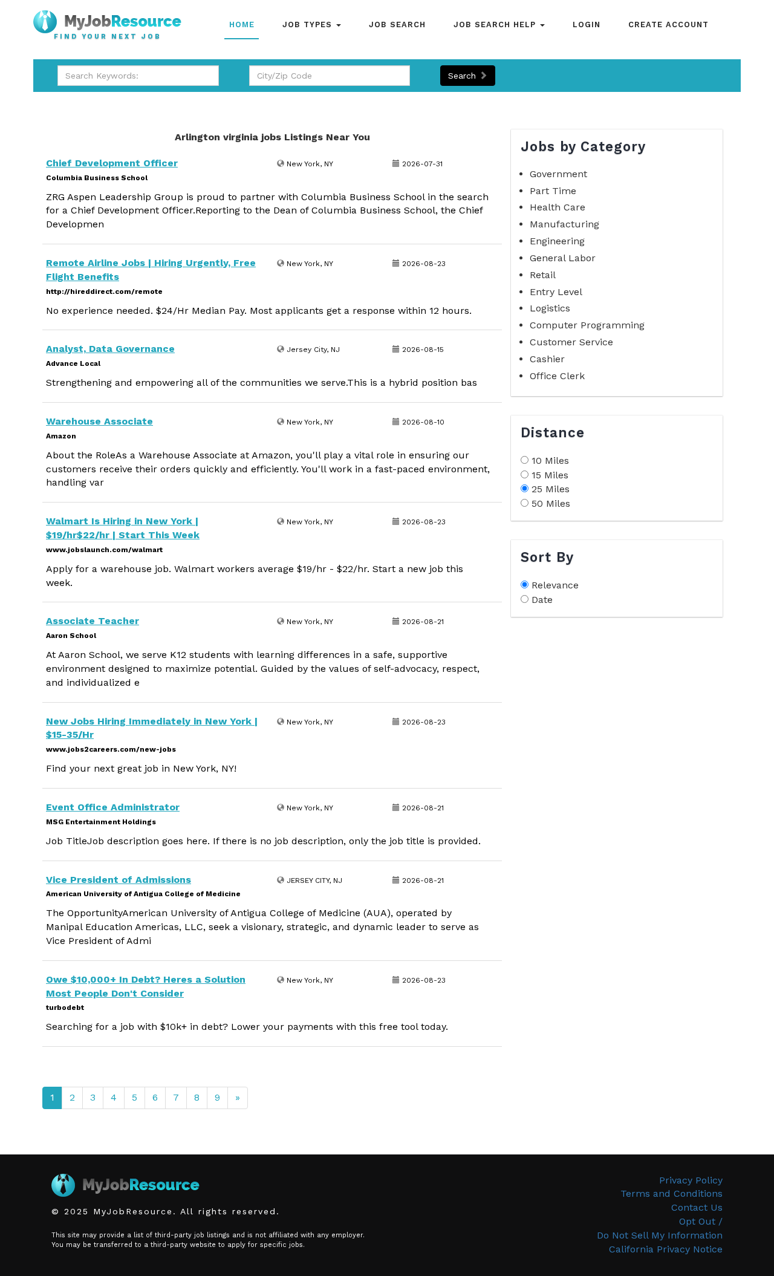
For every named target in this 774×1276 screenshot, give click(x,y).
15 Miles (550, 475)
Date (542, 599)
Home (242, 24)
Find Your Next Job (107, 37)
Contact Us (697, 1207)
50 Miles (551, 503)
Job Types (308, 24)
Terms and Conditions (671, 1193)
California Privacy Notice (666, 1249)
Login (586, 24)
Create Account (668, 24)
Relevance (555, 585)
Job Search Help (496, 24)
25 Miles (551, 489)
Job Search (397, 24)
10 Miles (550, 460)
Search (463, 75)
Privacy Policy (691, 1180)
